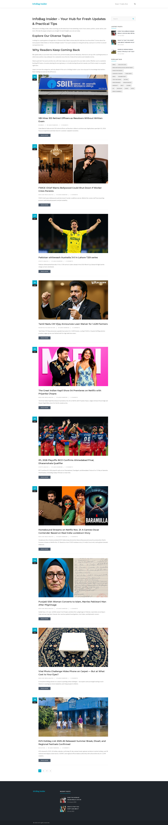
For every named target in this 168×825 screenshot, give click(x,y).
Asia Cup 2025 (122, 64)
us (113, 88)
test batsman (117, 79)
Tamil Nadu (128, 73)
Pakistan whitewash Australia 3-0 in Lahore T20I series (68, 257)
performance (116, 82)
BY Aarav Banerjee (52, 125)
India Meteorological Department (123, 67)
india (114, 64)
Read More (44, 135)
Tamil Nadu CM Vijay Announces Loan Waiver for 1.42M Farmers (73, 324)
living (126, 88)
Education (41, 748)
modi (132, 88)
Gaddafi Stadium (117, 73)
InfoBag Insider (39, 4)
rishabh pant (122, 76)
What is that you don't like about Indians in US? (73, 809)
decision (119, 88)
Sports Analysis (43, 261)
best (122, 85)
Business (41, 125)
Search (133, 18)
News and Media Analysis (45, 194)
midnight (115, 85)
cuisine (128, 85)
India (114, 76)
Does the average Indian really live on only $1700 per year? (126, 33)
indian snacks (127, 82)
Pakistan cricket (118, 70)
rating (126, 79)
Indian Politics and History (46, 327)
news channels (117, 91)
